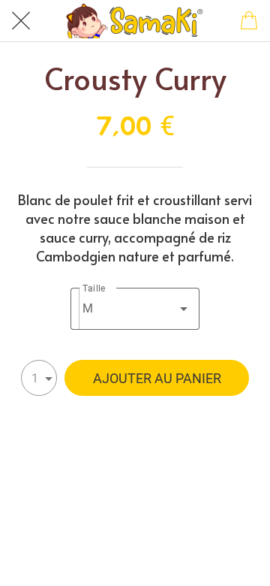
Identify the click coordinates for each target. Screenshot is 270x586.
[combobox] (135, 309)
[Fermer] (21, 21)
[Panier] (249, 21)
